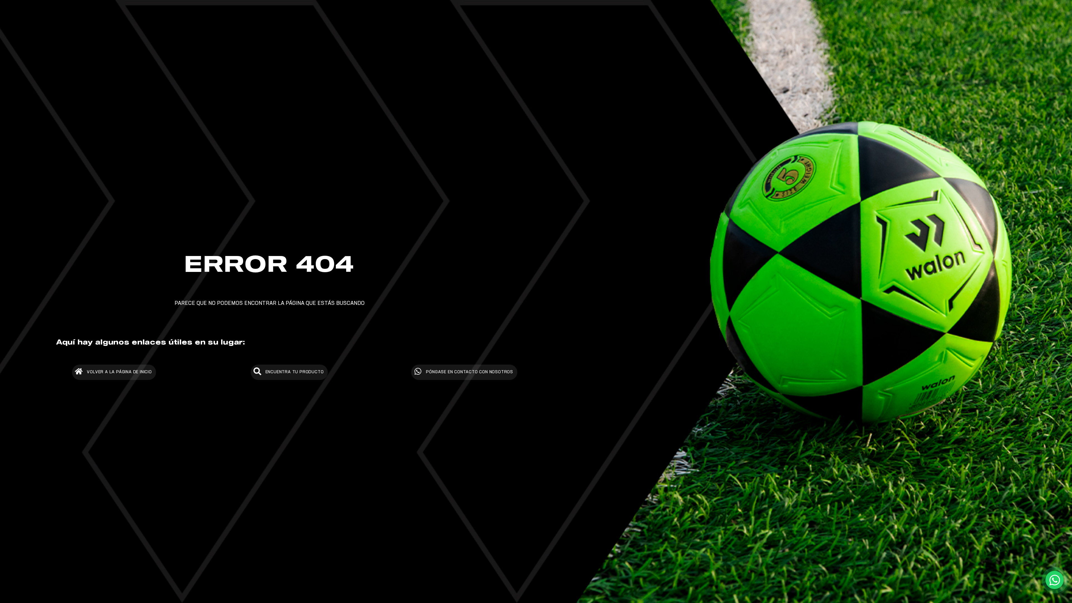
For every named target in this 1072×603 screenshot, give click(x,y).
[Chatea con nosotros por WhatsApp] (1054, 580)
